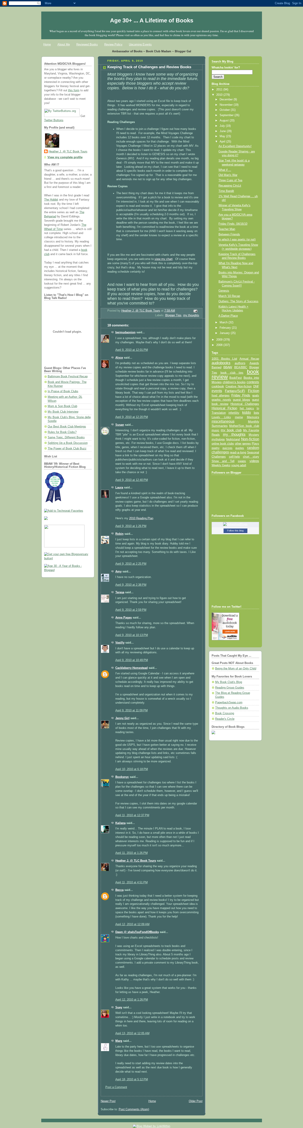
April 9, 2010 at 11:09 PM (131, 710)
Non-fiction (250, 439)
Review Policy (113, 44)
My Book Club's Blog (228, 682)
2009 (219, 339)
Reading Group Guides (229, 687)
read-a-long (238, 452)
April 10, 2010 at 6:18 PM (131, 769)
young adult (238, 465)
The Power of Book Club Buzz (67, 448)
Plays (255, 443)
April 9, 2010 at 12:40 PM (131, 480)
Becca (119, 890)
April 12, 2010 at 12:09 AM (132, 924)
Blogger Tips (173, 315)
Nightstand (233, 439)
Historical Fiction (224, 408)
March (224, 322)
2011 (219, 89)
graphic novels (221, 399)
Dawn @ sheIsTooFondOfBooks (137, 932)
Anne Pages (123, 617)
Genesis (223, 290)
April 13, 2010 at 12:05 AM (132, 1033)
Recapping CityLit (229, 185)
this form (73, 90)
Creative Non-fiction (239, 386)
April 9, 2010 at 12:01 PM (131, 349)
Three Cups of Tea (230, 180)
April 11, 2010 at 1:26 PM (131, 853)
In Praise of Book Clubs (63, 391)
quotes (239, 448)
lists (256, 412)
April (223, 141)
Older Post (196, 1101)
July (223, 125)
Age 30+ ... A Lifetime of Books (151, 20)
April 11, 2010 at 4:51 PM (131, 882)
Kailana (120, 823)
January (225, 333)
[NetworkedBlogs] (235, 524)
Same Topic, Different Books (66, 437)
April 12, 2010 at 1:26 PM (131, 999)
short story (251, 456)
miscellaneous (223, 421)
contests (253, 382)
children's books (234, 382)
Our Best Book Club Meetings (67, 426)
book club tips (232, 372)
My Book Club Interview (63, 411)
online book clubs (223, 443)
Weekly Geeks (221, 465)
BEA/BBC (240, 367)
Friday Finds (240, 395)
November (227, 104)
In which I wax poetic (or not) (237, 239)
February (226, 327)
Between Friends (229, 234)
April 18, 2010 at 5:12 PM (131, 1079)
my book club (231, 430)
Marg (118, 1040)
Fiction (253, 391)
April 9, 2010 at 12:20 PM (131, 417)
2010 (219, 94)
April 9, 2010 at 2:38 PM (130, 584)
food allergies (221, 395)
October (225, 109)
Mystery (254, 434)
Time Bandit (226, 191)
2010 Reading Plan (141, 518)
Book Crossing (224, 713)
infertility (233, 412)
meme (239, 417)
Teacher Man (226, 229)
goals (255, 395)
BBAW (227, 367)
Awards (254, 363)
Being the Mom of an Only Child (235, 668)
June (223, 131)
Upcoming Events (140, 44)
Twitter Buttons (53, 120)
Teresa (119, 592)
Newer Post (108, 1101)
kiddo (246, 412)
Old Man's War (227, 175)
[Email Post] (195, 310)
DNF (256, 386)
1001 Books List (224, 358)
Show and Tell (223, 461)
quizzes (227, 448)
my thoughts (191, 315)
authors (240, 363)
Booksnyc (122, 777)
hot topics (247, 408)
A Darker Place (228, 315)
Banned (216, 367)
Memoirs (253, 417)
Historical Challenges (244, 404)
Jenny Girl (122, 718)
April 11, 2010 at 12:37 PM (132, 815)
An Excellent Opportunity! (235, 146)
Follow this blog (235, 530)
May (223, 136)
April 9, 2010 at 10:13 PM (131, 635)
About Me (63, 44)
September (227, 115)
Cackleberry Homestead (131, 667)
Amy (118, 571)
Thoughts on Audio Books (231, 707)
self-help (234, 456)
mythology (218, 439)
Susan (119, 424)
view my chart (164, 259)
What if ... (224, 170)
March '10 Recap (229, 296)
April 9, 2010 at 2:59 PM (130, 609)
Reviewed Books (87, 44)
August (225, 120)
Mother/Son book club (244, 425)
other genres (243, 443)
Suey (118, 1007)
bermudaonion (125, 332)
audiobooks (221, 363)
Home (47, 44)
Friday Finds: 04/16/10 (232, 223)
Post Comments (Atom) (134, 1109)
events (217, 391)
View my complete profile (65, 157)
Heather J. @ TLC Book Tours (68, 151)
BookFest (235, 377)
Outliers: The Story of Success (238, 301)
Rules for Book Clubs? (62, 432)
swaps (242, 461)
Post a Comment (116, 1087)
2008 (219, 345)
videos (254, 461)
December (227, 99)
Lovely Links (221, 417)
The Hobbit (51, 199)
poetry (216, 448)
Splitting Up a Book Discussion (68, 443)
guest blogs (241, 399)
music (215, 430)
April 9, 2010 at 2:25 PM (130, 563)
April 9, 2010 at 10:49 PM (131, 660)
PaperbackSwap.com (228, 702)
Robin (119, 533)
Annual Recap (249, 358)
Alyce (119, 357)
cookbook (218, 386)
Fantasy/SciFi (235, 391)
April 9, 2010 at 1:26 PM (130, 526)
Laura (119, 487)
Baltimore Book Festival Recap (68, 376)
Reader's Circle (224, 718)
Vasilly (119, 642)
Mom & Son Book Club (62, 406)
